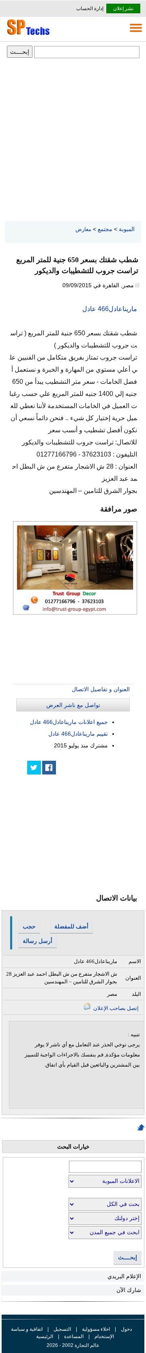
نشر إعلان (123, 8)
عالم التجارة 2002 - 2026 (73, 1345)
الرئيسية (44, 1336)
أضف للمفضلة (71, 926)
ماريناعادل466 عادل (109, 308)
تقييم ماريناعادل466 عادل (78, 733)
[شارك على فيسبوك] (49, 767)
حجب (29, 926)
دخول (126, 1329)
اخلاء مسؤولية (96, 1329)
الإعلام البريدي (124, 1276)
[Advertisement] (73, 140)
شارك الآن (128, 1290)
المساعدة (74, 1336)
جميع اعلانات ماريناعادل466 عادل (69, 722)
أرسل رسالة (37, 941)
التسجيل (62, 1329)
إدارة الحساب (89, 8)
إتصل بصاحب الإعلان (115, 1008)
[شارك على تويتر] (34, 767)
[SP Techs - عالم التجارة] (27, 35)
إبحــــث (127, 1257)
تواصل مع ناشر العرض (73, 705)
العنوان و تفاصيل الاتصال (101, 689)
